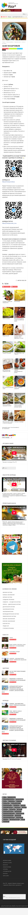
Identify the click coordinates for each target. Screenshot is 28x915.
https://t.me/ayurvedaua (8, 181)
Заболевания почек (8, 611)
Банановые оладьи (14, 646)
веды (5, 801)
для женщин (6, 803)
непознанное (18, 811)
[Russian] (11, 435)
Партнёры (5, 869)
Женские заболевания (9, 618)
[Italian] (8, 435)
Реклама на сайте (7, 862)
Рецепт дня (19, 48)
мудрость (19, 809)
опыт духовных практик (9, 813)
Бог (4, 797)
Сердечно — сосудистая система (12, 602)
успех (23, 819)
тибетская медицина (14, 819)
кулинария (15, 286)
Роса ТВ (13, 905)
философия (6, 821)
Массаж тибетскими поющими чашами (17, 672)
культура (24, 807)
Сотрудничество (7, 871)
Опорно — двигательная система (12, 604)
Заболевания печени (8, 609)
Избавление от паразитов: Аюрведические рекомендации (17, 679)
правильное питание (8, 815)
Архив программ (7, 867)
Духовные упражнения (8, 799)
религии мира (19, 817)
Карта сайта (6, 875)
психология (18, 815)
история (23, 805)
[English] (3, 435)
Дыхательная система (9, 606)
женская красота (7, 805)
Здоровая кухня (12, 48)
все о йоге (19, 801)
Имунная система (7, 592)
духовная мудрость (16, 803)
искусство (16, 805)
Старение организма (8, 628)
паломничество (20, 813)
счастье (5, 819)
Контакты (5, 873)
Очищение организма (8, 599)
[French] (4, 435)
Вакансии (5, 864)
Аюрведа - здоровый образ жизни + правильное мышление (17, 654)
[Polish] (9, 435)
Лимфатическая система (9, 616)
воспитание (11, 801)
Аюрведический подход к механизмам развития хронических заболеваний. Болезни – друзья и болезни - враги (13, 689)
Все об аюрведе (11, 797)
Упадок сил (6, 625)
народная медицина (8, 811)
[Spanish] (13, 435)
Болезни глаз (6, 623)
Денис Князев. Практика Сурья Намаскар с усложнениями (17, 640)
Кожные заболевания (8, 594)
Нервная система (7, 597)
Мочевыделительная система (11, 614)
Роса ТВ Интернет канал (13, 897)
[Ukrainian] (15, 435)
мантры (5, 809)
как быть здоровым (8, 807)
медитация (12, 809)
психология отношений (9, 817)
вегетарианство (7, 286)
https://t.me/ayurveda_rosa (9, 223)
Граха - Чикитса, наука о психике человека (15, 712)
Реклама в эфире (7, 860)
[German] (6, 435)
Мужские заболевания (9, 621)
